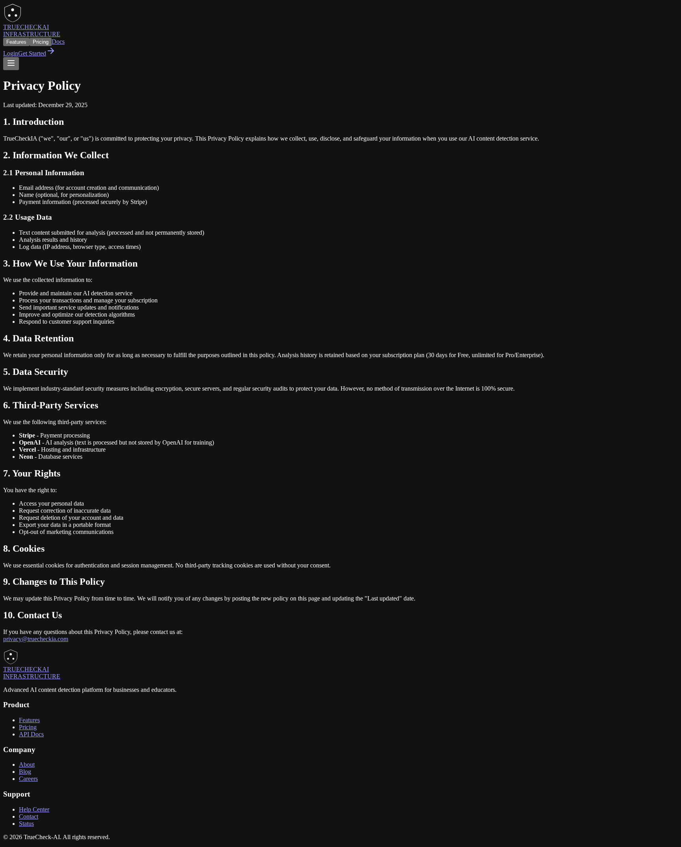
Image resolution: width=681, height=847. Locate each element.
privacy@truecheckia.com (35, 639)
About (27, 764)
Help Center (34, 809)
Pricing (40, 42)
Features (16, 42)
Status (26, 823)
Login (10, 53)
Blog (25, 771)
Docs (58, 41)
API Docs (31, 734)
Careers (28, 778)
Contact (28, 816)
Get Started (32, 53)
